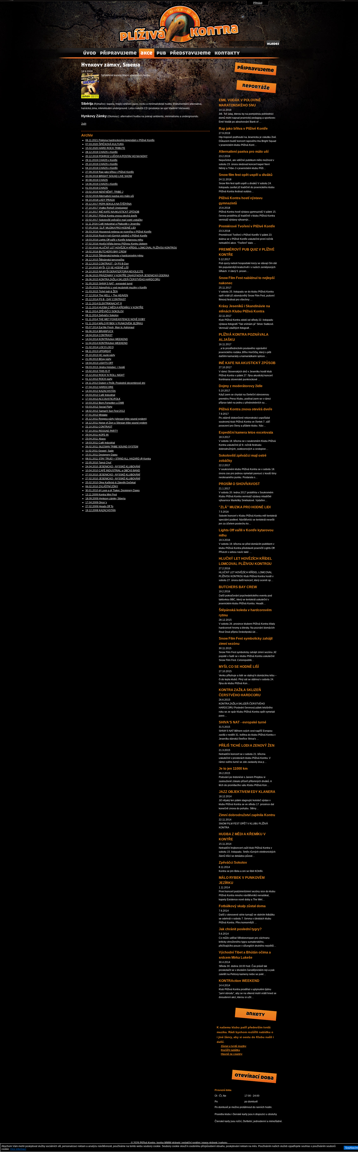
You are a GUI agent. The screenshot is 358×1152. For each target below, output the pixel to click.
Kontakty (227, 51)
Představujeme (190, 51)
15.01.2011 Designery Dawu (101, 454)
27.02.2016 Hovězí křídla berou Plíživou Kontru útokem (116, 243)
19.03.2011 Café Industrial (100, 442)
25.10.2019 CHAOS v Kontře (101, 164)
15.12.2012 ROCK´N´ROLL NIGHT (105, 375)
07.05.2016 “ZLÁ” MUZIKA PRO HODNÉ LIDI (110, 227)
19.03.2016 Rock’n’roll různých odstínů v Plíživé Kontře (116, 235)
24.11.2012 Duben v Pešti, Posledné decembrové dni (115, 383)
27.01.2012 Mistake (96, 414)
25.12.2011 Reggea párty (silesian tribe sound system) (116, 418)
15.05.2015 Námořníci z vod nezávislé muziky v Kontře (116, 287)
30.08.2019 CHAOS (96, 180)
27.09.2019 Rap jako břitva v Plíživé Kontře (109, 172)
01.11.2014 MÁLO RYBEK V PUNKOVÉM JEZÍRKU (114, 323)
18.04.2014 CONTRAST (98, 335)
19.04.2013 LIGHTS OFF (99, 363)
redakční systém (191, 1142)
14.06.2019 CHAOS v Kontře (101, 184)
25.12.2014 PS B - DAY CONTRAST (105, 299)
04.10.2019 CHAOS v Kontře (101, 168)
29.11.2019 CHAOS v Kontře (101, 160)
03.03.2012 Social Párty (98, 406)
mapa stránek (209, 1142)
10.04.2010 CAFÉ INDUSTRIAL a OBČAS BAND (112, 470)
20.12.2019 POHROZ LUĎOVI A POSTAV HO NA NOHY (116, 156)
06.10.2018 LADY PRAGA (100, 200)
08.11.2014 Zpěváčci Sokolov (102, 315)
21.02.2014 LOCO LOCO (99, 347)
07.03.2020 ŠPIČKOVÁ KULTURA (104, 144)
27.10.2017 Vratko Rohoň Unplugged (106, 207)
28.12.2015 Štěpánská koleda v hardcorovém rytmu (114, 255)
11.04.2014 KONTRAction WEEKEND (106, 343)
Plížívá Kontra (135, 7)
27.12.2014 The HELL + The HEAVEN (106, 295)
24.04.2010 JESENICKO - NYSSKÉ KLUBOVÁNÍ (112, 466)
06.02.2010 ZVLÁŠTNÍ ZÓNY (101, 486)
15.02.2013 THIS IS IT (97, 371)
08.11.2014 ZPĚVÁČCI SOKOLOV (104, 311)
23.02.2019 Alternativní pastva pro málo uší (109, 196)
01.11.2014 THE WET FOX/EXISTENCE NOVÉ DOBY (115, 319)
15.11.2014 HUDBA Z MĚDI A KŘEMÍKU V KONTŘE (114, 307)
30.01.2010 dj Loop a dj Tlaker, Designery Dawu (112, 490)
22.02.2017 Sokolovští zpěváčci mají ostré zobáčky (114, 219)
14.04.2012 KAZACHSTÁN (100, 391)
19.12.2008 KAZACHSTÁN (100, 510)
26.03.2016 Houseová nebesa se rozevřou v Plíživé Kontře (118, 231)
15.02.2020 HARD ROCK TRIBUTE (105, 148)
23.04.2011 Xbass (95, 438)
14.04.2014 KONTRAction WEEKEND (106, 339)
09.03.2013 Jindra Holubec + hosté (105, 367)
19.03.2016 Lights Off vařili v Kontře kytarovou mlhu (114, 239)
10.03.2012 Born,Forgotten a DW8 (104, 402)
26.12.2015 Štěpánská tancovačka (104, 259)
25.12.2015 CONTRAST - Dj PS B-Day (107, 263)
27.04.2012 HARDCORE (99, 387)
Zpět (83, 123)
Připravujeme (118, 51)
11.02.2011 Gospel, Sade (99, 450)
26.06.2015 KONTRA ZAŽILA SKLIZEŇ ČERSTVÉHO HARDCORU (122, 279)
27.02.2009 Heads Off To (99, 506)
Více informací (18, 1149)
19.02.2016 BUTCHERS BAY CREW (105, 251)
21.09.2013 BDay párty (98, 359)
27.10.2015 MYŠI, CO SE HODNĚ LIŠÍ (106, 267)
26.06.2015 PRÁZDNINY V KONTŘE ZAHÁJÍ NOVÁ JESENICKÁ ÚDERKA (127, 275)
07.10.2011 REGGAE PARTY (101, 430)
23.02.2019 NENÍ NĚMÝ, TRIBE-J (104, 191)
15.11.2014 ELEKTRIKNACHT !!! (103, 303)
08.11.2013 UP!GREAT (98, 351)
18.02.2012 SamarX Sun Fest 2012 (105, 411)
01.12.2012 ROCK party (98, 379)
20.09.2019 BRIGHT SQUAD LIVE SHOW (108, 176)
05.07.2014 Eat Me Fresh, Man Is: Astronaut (109, 327)
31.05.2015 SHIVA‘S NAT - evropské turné (109, 283)
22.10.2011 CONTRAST (98, 426)
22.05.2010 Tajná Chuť (98, 462)
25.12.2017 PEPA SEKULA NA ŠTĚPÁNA (108, 203)
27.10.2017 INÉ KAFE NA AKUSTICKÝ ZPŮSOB (112, 211)
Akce (146, 51)
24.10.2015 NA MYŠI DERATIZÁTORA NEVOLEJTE (114, 271)
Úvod (89, 51)
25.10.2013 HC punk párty (100, 355)
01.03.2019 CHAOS (96, 188)
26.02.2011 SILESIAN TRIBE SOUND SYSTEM (111, 446)
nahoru (223, 1142)
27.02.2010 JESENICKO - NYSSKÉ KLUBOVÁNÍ (112, 478)
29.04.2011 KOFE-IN (97, 434)
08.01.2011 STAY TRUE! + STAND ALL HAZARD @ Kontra (118, 458)
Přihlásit (257, 2)
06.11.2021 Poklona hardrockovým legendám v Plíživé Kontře (120, 140)
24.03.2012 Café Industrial (100, 395)
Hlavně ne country (231, 1054)
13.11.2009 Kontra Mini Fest (101, 494)
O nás (161, 51)
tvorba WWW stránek (168, 1142)
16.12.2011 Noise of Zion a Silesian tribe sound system (116, 422)
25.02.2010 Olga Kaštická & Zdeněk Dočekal (110, 482)
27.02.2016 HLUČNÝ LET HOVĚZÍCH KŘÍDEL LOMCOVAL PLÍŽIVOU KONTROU (131, 247)
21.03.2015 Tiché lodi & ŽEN (101, 291)
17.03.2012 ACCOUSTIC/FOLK (102, 398)
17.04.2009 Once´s (96, 502)
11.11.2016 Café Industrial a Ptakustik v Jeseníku (112, 223)
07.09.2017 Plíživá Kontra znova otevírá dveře (111, 215)
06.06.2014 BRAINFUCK (99, 331)
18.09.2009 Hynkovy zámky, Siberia (105, 498)
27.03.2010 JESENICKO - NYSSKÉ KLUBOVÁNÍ (112, 474)
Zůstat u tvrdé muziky (233, 1046)
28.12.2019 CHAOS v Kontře (101, 152)
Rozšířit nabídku (230, 1050)
